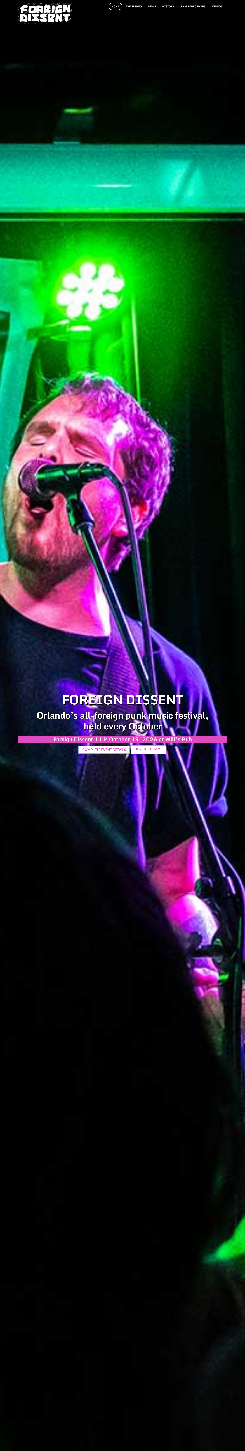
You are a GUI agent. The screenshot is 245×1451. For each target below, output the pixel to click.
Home (115, 6)
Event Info (134, 6)
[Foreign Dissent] (45, 21)
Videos (217, 6)
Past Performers (193, 6)
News (152, 6)
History (168, 6)
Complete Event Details (104, 750)
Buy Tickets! (146, 749)
